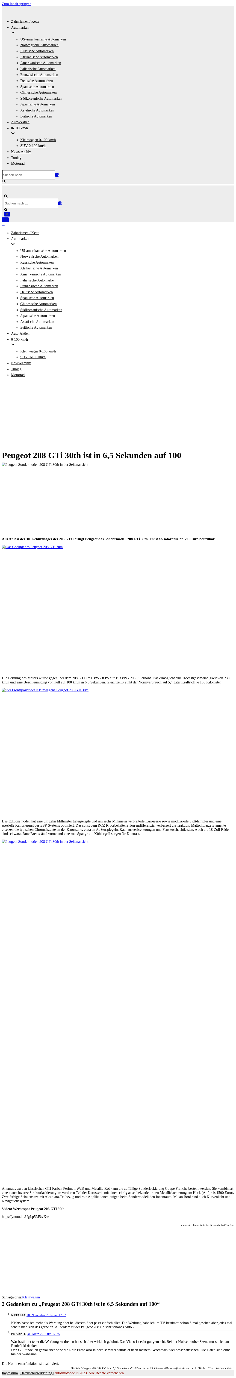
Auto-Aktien (20, 122)
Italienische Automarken (38, 69)
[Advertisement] (118, 414)
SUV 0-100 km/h (33, 146)
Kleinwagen (31, 1297)
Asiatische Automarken (37, 110)
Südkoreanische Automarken (41, 98)
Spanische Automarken (37, 87)
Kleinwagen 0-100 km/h (38, 140)
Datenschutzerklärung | (37, 1373)
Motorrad (18, 163)
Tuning (16, 158)
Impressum (10, 1373)
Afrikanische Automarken (39, 57)
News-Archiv (21, 152)
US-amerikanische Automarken (43, 39)
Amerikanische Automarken (40, 63)
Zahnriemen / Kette (25, 21)
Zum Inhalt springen (16, 4)
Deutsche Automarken (36, 81)
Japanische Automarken (37, 104)
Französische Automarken (39, 75)
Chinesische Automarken (38, 92)
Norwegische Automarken (39, 45)
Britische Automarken (36, 116)
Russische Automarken (37, 51)
